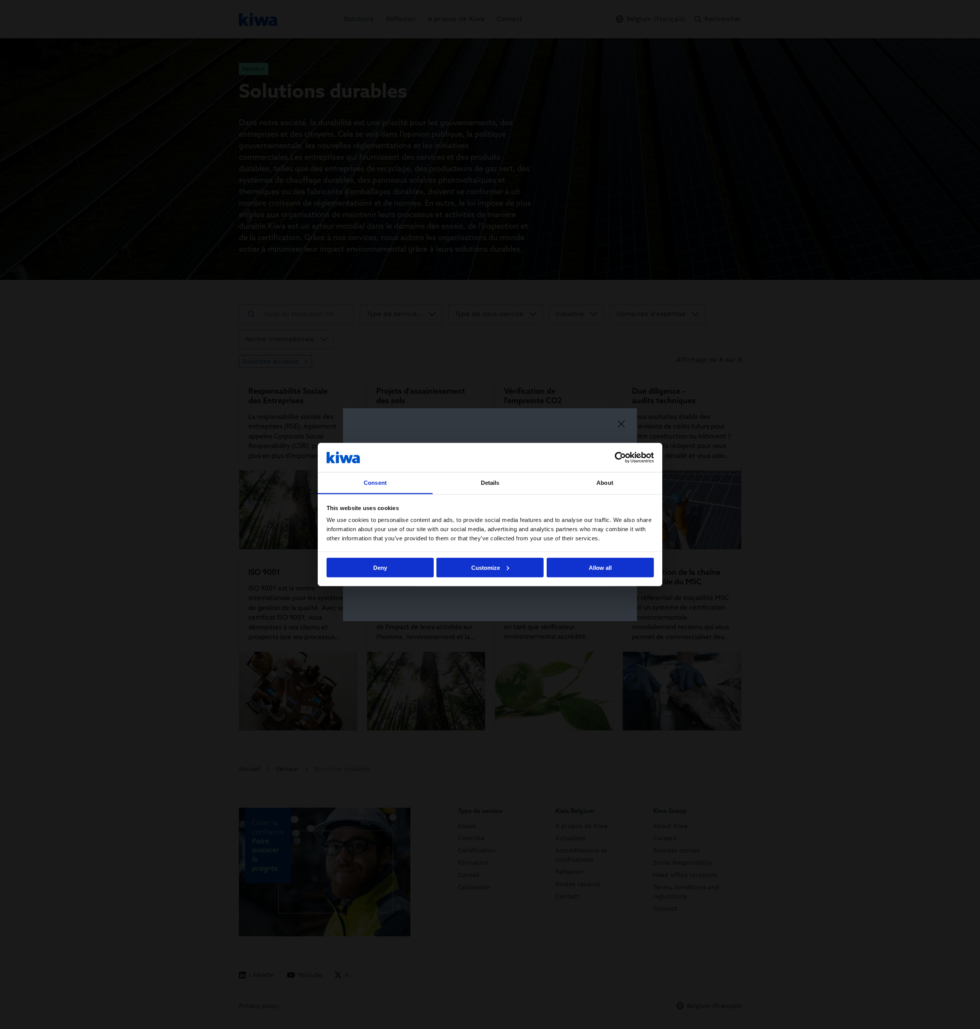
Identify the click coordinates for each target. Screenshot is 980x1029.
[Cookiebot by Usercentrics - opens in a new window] (620, 457)
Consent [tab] (375, 482)
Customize (485, 567)
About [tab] (604, 482)
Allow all (600, 567)
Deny (380, 567)
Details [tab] (490, 482)
